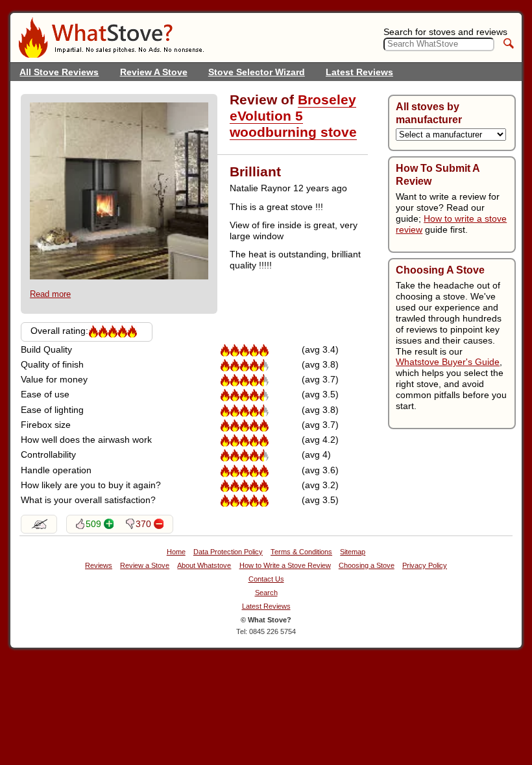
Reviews (98, 565)
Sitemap (352, 552)
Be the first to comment (38, 524)
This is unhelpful (158, 524)
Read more (50, 294)
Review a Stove (144, 565)
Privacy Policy (424, 565)
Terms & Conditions (301, 552)
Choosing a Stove (366, 565)
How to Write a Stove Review (285, 565)
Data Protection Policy (228, 552)
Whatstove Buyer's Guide (448, 362)
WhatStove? (111, 38)
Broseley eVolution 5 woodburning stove (293, 116)
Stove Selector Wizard (256, 72)
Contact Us (266, 579)
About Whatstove (204, 565)
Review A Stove (153, 72)
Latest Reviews (359, 72)
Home (176, 552)
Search (266, 592)
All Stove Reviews (59, 72)
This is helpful (109, 524)
